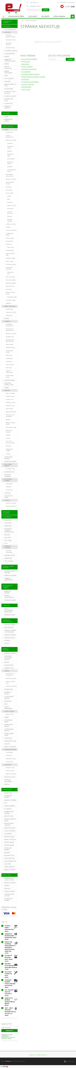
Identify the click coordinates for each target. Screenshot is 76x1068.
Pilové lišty (10, 247)
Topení (6, 318)
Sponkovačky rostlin (10, 376)
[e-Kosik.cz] (13, 8)
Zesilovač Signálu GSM (8, 384)
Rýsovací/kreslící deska (10, 819)
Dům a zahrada (59, 16)
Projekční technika (7, 547)
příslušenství (9, 627)
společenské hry (10, 861)
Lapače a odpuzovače (9, 371)
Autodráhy (8, 834)
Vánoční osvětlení (11, 506)
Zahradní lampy (10, 347)
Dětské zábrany (9, 806)
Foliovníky (9, 361)
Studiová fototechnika (7, 620)
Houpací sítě (9, 399)
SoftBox (7, 640)
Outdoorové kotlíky (8, 730)
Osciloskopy (9, 309)
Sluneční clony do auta (9, 92)
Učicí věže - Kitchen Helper (10, 442)
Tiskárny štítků (9, 555)
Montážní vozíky (12, 297)
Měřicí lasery (9, 261)
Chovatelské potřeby (16, 16)
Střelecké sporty (10, 749)
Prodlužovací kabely (9, 234)
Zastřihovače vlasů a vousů (9, 879)
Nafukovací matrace (9, 431)
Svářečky (10, 143)
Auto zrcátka (9, 78)
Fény (5, 704)
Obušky (6, 784)
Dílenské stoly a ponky (10, 293)
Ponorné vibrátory (11, 230)
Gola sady (10, 208)
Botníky (8, 419)
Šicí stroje (8, 540)
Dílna (6, 129)
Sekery (6, 387)
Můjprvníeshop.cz (42, 1055)
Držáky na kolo (10, 767)
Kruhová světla (9, 638)
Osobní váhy (8, 689)
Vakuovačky (9, 484)
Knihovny (8, 446)
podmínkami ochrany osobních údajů (8, 1037)
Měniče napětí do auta (10, 85)
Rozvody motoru (10, 40)
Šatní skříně (9, 408)
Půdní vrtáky (9, 344)
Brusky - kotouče (11, 179)
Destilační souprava (6, 512)
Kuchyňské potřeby (8, 480)
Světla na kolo (10, 771)
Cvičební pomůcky (11, 686)
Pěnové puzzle (9, 836)
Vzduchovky (9, 752)
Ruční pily (8, 368)
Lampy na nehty (9, 891)
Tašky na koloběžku (8, 780)
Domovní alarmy (10, 600)
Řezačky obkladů (9, 220)
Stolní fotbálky (9, 831)
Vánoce (7, 500)
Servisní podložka (10, 212)
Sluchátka (8, 523)
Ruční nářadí (9, 193)
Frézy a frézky (10, 238)
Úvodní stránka (3, 16)
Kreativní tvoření (10, 800)
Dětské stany (8, 816)
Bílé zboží (45, 16)
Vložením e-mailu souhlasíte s (8, 1036)
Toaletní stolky (10, 396)
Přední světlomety (8, 72)
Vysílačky (7, 537)
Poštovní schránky (7, 475)
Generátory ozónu (8, 120)
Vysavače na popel (8, 496)
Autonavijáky (8, 89)
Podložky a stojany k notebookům (9, 530)
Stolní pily (9, 244)
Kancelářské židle (11, 427)
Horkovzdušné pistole (11, 170)
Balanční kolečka (11, 774)
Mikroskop (8, 526)
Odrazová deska (10, 635)
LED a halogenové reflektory (8, 610)
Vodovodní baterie (8, 457)
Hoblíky (8, 227)
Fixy (5, 803)
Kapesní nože (10, 714)
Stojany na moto (10, 96)
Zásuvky (7, 535)
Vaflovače (8, 487)
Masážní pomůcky (11, 678)
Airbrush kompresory (8, 579)
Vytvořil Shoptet (70, 1061)
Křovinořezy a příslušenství (10, 329)
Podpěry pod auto (8, 99)
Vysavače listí (10, 337)
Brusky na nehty (10, 883)
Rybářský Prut (9, 668)
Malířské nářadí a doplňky (10, 572)
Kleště (9, 196)
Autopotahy (8, 103)
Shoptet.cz (32, 1055)
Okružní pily (9, 241)
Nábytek (7, 390)
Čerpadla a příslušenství (9, 325)
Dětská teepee (9, 842)
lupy (5, 543)
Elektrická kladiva (10, 162)
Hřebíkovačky (10, 250)
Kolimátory (9, 755)
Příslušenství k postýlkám (10, 415)
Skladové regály (10, 258)
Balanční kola (9, 855)
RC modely (8, 809)
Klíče (6, 76)
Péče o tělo (7, 875)
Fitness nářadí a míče (10, 682)
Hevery (6, 56)
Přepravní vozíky (10, 300)
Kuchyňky (7, 864)
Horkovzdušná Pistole (10, 183)
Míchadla (8, 187)
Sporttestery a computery (10, 674)
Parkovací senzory (7, 107)
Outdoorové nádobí (8, 697)
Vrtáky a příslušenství (9, 136)
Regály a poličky (10, 839)
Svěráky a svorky (11, 224)
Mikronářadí (10, 159)
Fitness (6, 671)
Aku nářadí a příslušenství (9, 175)
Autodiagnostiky (10, 29)
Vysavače (7, 81)
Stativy (6, 643)
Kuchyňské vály (10, 469)
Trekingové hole (10, 741)
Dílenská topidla (10, 280)
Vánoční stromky (11, 503)
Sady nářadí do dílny (10, 254)
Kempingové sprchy (8, 725)
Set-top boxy (8, 561)
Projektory (8, 558)
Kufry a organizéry (8, 707)
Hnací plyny (9, 761)
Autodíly (7, 32)
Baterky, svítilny (10, 653)
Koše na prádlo (10, 393)
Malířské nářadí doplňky (8, 567)
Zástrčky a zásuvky (9, 43)
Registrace (71, 2)
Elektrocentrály (10, 277)
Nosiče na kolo (9, 777)
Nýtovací (9, 216)
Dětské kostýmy (9, 828)
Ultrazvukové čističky (9, 895)
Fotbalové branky (8, 849)
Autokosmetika (9, 53)
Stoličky (8, 435)
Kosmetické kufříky (8, 899)
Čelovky (7, 744)
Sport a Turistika (6, 649)
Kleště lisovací (11, 205)
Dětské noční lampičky (9, 824)
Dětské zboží (7, 789)
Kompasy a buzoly (7, 693)
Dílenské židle (10, 286)
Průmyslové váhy (11, 264)
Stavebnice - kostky (8, 796)
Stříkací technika (10, 575)
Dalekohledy (8, 665)
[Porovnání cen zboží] (4, 1066)
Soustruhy (9, 289)
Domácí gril (9, 490)
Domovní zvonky (10, 461)
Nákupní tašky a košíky (10, 423)
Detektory (7, 701)
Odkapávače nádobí (9, 450)
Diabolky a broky (11, 758)
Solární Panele (9, 380)
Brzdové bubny (10, 47)
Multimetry (9, 315)
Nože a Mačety (9, 711)
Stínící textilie (10, 364)
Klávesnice (8, 520)
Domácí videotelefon (9, 596)
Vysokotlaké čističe (9, 351)
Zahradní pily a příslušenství (10, 340)
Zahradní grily (9, 472)
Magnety (8, 303)
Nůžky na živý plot (11, 333)
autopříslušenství (10, 51)
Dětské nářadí (9, 845)
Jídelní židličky (9, 858)
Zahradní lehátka (11, 412)
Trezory (8, 454)
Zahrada (7, 321)
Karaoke (7, 852)
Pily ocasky (9, 190)
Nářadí (6, 64)
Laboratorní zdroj (11, 312)
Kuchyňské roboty (8, 465)
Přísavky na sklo (10, 273)
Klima (6, 116)
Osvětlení (6, 605)
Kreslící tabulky (10, 870)
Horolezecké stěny (9, 734)
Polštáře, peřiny (10, 402)
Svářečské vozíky (10, 147)
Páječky (9, 151)
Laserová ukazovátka (9, 551)
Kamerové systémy (7, 592)
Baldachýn (8, 793)
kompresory (9, 132)
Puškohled (8, 738)
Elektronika (7, 517)
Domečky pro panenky (9, 812)
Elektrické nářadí (11, 140)
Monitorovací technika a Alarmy (8, 586)
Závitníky (10, 202)
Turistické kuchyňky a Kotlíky (8, 657)
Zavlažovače (9, 358)
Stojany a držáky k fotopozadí (10, 631)
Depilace (7, 888)
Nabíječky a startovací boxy (10, 60)
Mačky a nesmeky (10, 747)
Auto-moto (33, 16)
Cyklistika (7, 765)
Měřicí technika (9, 306)
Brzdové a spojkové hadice (11, 36)
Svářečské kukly (10, 155)
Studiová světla (10, 624)
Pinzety (6, 885)
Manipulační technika (9, 268)
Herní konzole (9, 867)
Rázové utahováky (8, 67)
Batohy (6, 662)
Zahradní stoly (10, 405)
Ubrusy (8, 438)
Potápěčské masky (8, 721)
